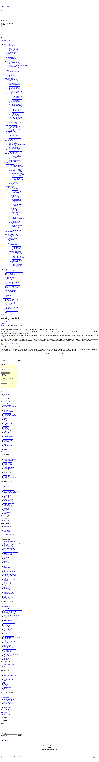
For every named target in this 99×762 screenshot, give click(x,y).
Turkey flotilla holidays (14, 118)
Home (4, 3)
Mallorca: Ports (12, 240)
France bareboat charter (14, 84)
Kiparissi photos (7, 497)
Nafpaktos (5, 685)
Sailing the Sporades (14, 222)
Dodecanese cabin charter (15, 138)
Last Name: (3, 367)
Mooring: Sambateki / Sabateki (10, 473)
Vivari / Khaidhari (7, 448)
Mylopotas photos (7, 643)
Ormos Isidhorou (7, 687)
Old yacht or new (10, 273)
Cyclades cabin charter (14, 136)
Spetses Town (6, 441)
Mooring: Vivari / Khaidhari (9, 477)
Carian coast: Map (16, 246)
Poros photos (6, 508)
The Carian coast (13, 244)
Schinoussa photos (7, 655)
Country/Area (4, 719)
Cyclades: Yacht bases (17, 191)
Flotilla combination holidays (16, 122)
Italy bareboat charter (14, 87)
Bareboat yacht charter (11, 79)
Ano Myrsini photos (8, 612)
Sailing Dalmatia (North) (15, 165)
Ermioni (2, 325)
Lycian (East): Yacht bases (18, 257)
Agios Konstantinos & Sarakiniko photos (12, 610)
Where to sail (9, 54)
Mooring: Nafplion (7, 468)
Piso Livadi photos (7, 651)
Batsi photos (6, 616)
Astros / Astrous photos (8, 490)
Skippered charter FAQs (14, 130)
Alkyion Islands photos (8, 699)
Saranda (5, 688)
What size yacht (10, 270)
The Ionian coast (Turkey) (15, 251)
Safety (10, 74)
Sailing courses (9, 140)
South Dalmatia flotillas (17, 106)
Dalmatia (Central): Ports (18, 173)
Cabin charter (9, 134)
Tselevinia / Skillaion (8, 445)
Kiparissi (5, 422)
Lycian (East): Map (16, 256)
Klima (4, 566)
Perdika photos (6, 504)
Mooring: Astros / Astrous (9, 458)
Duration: (3, 374)
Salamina (5, 437)
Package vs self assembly (15, 63)
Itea (4, 682)
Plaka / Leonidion (7, 433)
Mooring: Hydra (7, 463)
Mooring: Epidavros (8, 460)
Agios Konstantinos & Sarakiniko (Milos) (13, 543)
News (4, 7)
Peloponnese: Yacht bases (18, 218)
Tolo (4, 444)
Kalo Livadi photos (7, 628)
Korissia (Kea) (6, 569)
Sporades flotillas (16, 113)
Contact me (6, 6)
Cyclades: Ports (15, 192)
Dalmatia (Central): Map (17, 171)
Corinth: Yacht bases (17, 204)
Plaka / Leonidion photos (9, 507)
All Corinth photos (5, 697)
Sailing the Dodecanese (14, 195)
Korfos (5, 424)
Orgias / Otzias (6, 585)
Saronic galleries (4, 483)
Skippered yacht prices (14, 126)
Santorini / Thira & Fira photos (10, 654)
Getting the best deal (14, 67)
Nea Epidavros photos (8, 501)
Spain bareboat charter (14, 88)
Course (13, 378)
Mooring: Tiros (6, 475)
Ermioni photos (7, 394)
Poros (4, 435)
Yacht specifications (10, 279)
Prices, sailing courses (14, 142)
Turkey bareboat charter (14, 89)
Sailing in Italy (9, 231)
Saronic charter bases (5, 518)
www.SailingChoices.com (17, 756)
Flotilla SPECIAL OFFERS (15, 101)
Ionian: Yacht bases (16, 212)
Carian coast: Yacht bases (18, 247)
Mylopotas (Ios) (7, 582)
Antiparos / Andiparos (8, 545)
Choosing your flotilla (14, 102)
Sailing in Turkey (10, 243)
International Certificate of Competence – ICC (19, 145)
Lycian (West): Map (16, 262)
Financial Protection (13, 66)
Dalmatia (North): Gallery (18, 169)
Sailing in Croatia (10, 164)
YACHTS (5, 269)
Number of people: (4, 383)
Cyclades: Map (15, 190)
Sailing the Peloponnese (14, 216)
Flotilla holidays (7, 527)
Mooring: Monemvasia (8, 467)
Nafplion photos (7, 500)
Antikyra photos (7, 702)
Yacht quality (9, 278)
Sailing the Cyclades (14, 188)
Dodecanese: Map (16, 196)
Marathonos (6, 426)
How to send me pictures (12, 311)
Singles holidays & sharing (12, 149)
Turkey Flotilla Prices (17, 99)
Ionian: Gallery (15, 214)
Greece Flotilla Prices (17, 97)
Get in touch (3, 362)
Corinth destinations (5, 670)
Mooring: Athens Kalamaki (9, 459)
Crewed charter (7, 530)
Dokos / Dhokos (7, 413)
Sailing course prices (11, 290)
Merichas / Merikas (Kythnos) (10, 579)
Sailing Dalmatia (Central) (15, 170)
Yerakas (5, 449)
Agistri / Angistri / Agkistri (9, 406)
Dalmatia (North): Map (17, 166)
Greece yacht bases (13, 229)
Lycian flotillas (15, 119)
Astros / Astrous (7, 407)
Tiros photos (6, 510)
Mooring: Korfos (7, 465)
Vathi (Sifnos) (6, 598)
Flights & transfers (10, 294)
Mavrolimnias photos (8, 706)
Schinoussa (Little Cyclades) (10, 595)
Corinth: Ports (15, 205)
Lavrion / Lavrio (7, 572)
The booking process (14, 69)
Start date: (3, 371)
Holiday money (9, 300)
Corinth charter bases (5, 712)
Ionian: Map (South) (16, 210)
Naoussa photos (7, 645)
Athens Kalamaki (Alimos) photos (11, 491)
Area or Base (3, 381)
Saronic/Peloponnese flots (18, 112)
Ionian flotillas (15, 110)
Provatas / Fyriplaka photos (9, 653)
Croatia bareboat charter (14, 83)
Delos (4, 550)
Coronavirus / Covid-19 (14, 71)
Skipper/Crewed (4, 379)
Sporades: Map (15, 223)
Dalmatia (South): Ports (17, 178)
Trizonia (5, 689)
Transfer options (13, 60)
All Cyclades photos (5, 606)
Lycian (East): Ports (16, 259)
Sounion (5, 596)
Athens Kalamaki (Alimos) (9, 409)
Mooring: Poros (7, 472)
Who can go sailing (10, 45)
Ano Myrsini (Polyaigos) (9, 544)
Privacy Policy (6, 740)
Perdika (5, 431)
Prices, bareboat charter (14, 80)
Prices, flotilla (12, 95)
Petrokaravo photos (7, 505)
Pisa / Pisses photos (7, 650)
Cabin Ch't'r (10, 379)
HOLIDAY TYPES (8, 78)
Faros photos (6, 621)
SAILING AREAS (7, 162)
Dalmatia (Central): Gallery (18, 174)
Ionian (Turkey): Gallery (17, 253)
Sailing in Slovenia (10, 236)
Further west (3, 668)
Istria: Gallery (15, 182)
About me (5, 5)
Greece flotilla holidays (14, 108)
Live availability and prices (12, 282)
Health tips (8, 304)
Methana (5, 427)
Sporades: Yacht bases (17, 225)
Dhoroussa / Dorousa (8, 411)
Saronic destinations (5, 401)
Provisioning (9, 305)
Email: (2, 369)
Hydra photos (6, 496)
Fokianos (5, 418)
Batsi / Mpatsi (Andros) (8, 548)
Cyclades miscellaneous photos (10, 617)
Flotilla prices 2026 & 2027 (12, 286)
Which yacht (9, 56)
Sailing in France (10, 186)
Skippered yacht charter (11, 125)
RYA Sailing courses (14, 143)
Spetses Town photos (8, 509)
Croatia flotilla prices (17, 96)
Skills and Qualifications (14, 47)
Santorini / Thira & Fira (8, 593)
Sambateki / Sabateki (8, 439)
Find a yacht (3, 733)
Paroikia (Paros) (7, 587)
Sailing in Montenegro (11, 234)
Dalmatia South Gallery (17, 179)
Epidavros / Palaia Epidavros (10, 415)
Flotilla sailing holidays (11, 93)
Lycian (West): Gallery (17, 266)
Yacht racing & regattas (14, 160)
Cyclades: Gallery (16, 194)
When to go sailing (10, 53)
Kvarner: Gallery (16, 184)
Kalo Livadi (6, 562)
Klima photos (6, 632)
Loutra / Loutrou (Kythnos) (9, 575)
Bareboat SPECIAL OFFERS (16, 82)
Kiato (4, 683)
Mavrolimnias (6, 684)
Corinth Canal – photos (8, 703)
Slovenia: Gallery (13, 238)
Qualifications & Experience (15, 123)
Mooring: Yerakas (7, 479)
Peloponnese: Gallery (17, 221)
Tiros (4, 443)
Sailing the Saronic (5, 520)
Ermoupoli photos (7, 619)
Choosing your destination (15, 127)
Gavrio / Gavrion (7, 557)
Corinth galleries (4, 694)
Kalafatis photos (7, 627)
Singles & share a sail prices (15, 151)
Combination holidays (14, 155)
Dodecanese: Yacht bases (18, 197)
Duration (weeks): (5, 725)
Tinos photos (6, 658)
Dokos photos (6, 494)
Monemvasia (6, 428)
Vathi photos (6, 513)
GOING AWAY (7, 298)
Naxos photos (6, 646)
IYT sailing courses (13, 147)
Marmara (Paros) (7, 576)
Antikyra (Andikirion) (8, 678)
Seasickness (12, 75)
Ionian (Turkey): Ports (17, 252)
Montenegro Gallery (14, 235)
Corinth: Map (15, 203)
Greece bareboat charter (14, 86)
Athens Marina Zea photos (9, 492)
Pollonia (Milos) (7, 591)
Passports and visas (13, 49)
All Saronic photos (5, 486)
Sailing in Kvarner (13, 183)
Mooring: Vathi (6, 476)
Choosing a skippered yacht (15, 129)
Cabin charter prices (13, 135)
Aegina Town (6, 403)
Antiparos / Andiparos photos (10, 613)
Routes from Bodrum (17, 91)
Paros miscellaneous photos (9, 649)
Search (2, 360)
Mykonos (5, 580)
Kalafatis (5, 561)
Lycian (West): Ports (16, 265)
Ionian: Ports (15, 213)
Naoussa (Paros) (7, 583)
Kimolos (5, 565)
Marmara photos (7, 638)
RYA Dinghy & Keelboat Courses (17, 144)
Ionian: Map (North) (16, 209)
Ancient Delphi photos (8, 701)
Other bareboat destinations (15, 92)
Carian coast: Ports (16, 248)
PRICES (5, 281)
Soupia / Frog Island (8, 440)
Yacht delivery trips (13, 161)
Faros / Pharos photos (8, 620)
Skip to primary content (6, 40)
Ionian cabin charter (13, 139)
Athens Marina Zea (7, 410)
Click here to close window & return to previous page (13, 314)
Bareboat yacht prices (11, 283)
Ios (4, 558)
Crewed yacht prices (14, 132)
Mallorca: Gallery (13, 242)
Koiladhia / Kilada (7, 423)
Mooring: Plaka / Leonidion (9, 471)
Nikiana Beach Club (17, 156)
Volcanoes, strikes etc (14, 76)
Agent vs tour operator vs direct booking (18, 65)
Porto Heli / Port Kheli (8, 436)
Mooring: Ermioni (7, 462)
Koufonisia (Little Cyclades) (9, 570)
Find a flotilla (4, 717)
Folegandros (6, 556)
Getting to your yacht (11, 57)
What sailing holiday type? (12, 52)
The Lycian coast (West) (14, 261)
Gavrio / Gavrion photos (9, 623)
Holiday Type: (4, 376)
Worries (8, 70)
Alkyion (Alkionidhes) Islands (10, 675)
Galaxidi (5, 680)
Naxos (4, 584)
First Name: (3, 364)
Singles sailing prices (11, 275)
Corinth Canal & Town (8, 679)
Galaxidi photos (7, 704)
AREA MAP (4, 389)
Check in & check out (11, 303)
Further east (3, 536)
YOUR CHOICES (7, 44)
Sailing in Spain (10, 239)
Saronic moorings (5, 454)
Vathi (4, 446)
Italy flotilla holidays (14, 114)
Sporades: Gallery (16, 227)
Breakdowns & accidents (12, 307)
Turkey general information (15, 268)
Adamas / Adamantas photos (10, 608)
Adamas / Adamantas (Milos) (10, 541)
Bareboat (4, 378)
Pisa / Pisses (6, 588)
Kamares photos (7, 629)
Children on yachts (13, 48)
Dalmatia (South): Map (17, 177)
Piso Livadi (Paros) (7, 589)
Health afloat (12, 50)
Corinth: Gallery (16, 207)
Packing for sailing (10, 302)
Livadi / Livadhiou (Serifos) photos (11, 637)
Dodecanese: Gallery (17, 200)
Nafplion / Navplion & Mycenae (10, 430)
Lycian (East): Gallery (17, 260)
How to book (9, 61)
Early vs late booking (14, 62)
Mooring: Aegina (7, 456)
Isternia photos (6, 625)
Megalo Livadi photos (8, 640)
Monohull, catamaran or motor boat (14, 272)
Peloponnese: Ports (16, 220)
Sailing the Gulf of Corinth (15, 201)
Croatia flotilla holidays (14, 104)
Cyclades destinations (5, 539)
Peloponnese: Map (16, 217)
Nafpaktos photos (7, 707)
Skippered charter (7, 529)
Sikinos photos (6, 656)
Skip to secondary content (6, 41)
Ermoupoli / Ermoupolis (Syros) (10, 552)
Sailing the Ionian (13, 208)
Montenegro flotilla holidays (15, 117)
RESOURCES (6, 309)
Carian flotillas (15, 121)
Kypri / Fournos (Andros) (9, 571)
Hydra (4, 419)
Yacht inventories (10, 277)
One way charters (13, 157)
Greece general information (15, 230)
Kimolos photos (7, 630)
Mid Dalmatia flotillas (17, 105)
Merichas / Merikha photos (9, 641)
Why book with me (10, 296)
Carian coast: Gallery (17, 249)
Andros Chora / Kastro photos (10, 611)
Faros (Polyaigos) (7, 553)
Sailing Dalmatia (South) (15, 175)
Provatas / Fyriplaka (8, 592)
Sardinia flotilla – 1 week (18, 115)
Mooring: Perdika (7, 469)
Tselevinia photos (7, 512)
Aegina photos (6, 488)
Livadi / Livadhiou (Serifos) (9, 574)
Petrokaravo (6, 432)
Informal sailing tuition (14, 148)
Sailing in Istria (12, 181)
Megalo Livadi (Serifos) (8, 578)
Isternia (5, 559)
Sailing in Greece (10, 187)
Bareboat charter (7, 526)
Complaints (9, 308)
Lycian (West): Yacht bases (18, 264)
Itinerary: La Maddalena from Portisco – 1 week (20, 233)
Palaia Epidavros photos (8, 503)
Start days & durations (11, 274)
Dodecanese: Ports (16, 199)
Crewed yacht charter (11, 131)
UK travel (8, 295)
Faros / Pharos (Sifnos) (8, 554)
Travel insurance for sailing (12, 299)
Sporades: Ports (15, 226)
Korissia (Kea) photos (8, 634)
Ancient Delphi (7, 676)
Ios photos (5, 624)
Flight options (12, 58)
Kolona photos (6, 633)
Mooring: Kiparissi (7, 464)
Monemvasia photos (8, 499)
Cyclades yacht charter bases (7, 664)
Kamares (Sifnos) (7, 563)
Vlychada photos (7, 659)
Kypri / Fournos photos (8, 636)
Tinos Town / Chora (8, 597)
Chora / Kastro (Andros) (9, 549)
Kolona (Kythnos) (7, 567)
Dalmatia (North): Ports (17, 168)
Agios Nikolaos (7, 405)
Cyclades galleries (5, 603)
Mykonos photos (7, 642)
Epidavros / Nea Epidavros (9, 414)
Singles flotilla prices (17, 100)
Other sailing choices (11, 153)
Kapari (5, 420)
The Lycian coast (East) (14, 255)
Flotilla (9, 378)
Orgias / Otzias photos (8, 647)
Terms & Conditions (8, 739)
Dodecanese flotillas (16, 109)
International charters (14, 158)
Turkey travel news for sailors (16, 73)
